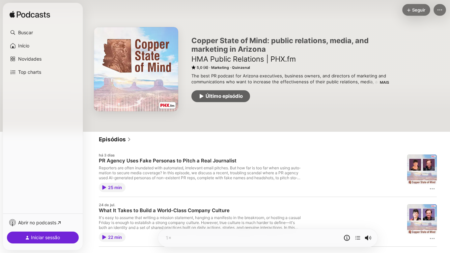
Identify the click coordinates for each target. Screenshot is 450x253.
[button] (42, 32)
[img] (30, 15)
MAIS (384, 82)
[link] (115, 139)
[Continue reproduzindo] (358, 237)
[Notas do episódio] (347, 237)
